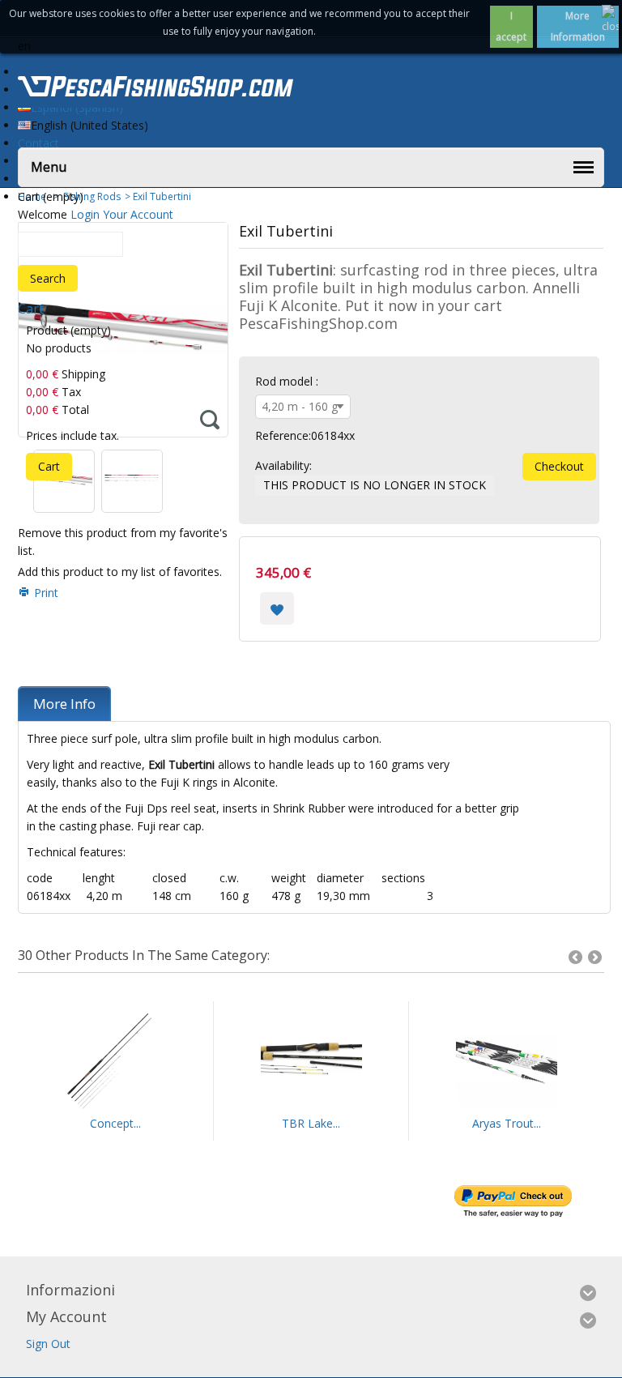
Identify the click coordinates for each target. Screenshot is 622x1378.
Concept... (115, 1123)
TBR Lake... (311, 1123)
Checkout (559, 466)
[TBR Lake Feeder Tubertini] (311, 1060)
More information (578, 26)
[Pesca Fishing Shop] (155, 89)
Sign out (48, 1343)
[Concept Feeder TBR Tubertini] (115, 1060)
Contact (38, 143)
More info (64, 703)
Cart (31, 309)
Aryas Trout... (506, 1123)
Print (46, 592)
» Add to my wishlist (277, 608)
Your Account (138, 214)
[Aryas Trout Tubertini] (506, 1060)
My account (66, 1316)
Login (85, 214)
